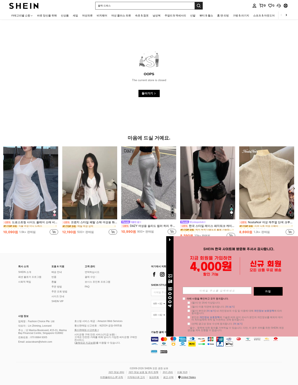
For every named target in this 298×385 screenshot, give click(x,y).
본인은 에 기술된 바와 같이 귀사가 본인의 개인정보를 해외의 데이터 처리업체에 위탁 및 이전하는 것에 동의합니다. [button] (237, 318)
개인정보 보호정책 (264, 310)
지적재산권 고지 (136, 377)
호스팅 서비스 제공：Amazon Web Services (98, 321)
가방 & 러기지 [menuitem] (241, 15)
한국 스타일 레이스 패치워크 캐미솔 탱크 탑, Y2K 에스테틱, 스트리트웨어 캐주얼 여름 (208, 225)
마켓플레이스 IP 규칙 (111, 377)
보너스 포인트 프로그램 (97, 281)
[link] (262, 5)
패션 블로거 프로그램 (29, 277)
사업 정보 (23, 316)
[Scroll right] (286, 15)
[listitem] (30, 192)
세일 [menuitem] (75, 15)
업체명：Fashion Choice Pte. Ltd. (36, 321)
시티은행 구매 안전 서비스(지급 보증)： (95, 334)
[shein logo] (24, 5)
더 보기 (230, 306)
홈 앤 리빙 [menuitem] (223, 15)
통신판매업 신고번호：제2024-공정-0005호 (98, 325)
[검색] (199, 6)
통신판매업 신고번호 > (86, 330)
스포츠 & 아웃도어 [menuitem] (264, 15)
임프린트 (154, 377)
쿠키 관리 (168, 372)
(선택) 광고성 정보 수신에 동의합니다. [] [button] (217, 324)
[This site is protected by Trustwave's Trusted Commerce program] (154, 351)
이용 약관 (182, 372)
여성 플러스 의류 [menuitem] (121, 15)
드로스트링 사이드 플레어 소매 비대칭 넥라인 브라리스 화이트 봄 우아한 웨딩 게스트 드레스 (31, 222)
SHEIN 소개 (24, 272)
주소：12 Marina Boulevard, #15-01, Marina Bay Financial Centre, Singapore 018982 (42, 332)
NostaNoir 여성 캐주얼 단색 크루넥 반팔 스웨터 (267, 222)
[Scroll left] (281, 15)
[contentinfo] (217, 341)
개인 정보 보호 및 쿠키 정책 (143, 372)
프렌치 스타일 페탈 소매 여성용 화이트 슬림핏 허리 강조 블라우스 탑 (90, 222)
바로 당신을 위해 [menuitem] (47, 15)
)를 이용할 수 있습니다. (107, 342)
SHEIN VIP (57, 301)
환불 (53, 281)
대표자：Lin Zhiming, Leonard (34, 325)
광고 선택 (168, 377)
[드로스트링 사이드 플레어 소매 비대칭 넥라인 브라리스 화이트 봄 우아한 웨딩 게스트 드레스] (30, 182)
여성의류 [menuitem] (87, 15)
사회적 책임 (24, 281)
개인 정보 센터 (116, 372)
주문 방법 (56, 286)
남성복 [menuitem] (157, 15)
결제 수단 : (90, 277)
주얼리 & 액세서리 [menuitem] (175, 15)
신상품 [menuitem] (65, 15)
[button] (278, 5)
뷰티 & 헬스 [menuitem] (206, 15)
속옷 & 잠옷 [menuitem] (142, 15)
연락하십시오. (92, 272)
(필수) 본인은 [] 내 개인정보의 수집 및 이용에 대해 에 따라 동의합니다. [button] (237, 312)
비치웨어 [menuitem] (102, 15)
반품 (53, 277)
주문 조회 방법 (59, 291)
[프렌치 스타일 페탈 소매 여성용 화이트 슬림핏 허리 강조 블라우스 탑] (89, 182)
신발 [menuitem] (192, 15)
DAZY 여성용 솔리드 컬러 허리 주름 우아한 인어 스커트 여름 (149, 225)
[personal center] (254, 5)
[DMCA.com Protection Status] (163, 351)
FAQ (87, 286)
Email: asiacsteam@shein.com (35, 341)
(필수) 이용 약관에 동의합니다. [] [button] (213, 307)
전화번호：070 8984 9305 (32, 337)
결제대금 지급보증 (85, 342)
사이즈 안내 (57, 296)
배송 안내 (56, 272)
